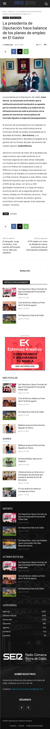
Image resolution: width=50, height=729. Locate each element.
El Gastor (13, 214)
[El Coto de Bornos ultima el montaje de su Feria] (9, 492)
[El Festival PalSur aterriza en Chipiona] (9, 462)
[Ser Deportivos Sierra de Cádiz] (9, 318)
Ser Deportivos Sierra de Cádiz (31, 315)
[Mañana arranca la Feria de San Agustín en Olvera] (9, 428)
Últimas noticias (15, 18)
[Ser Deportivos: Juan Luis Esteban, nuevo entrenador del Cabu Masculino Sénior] (9, 544)
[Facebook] (13, 51)
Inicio (5, 11)
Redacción (9, 45)
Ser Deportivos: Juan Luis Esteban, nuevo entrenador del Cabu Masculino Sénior (32, 543)
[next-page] (8, 328)
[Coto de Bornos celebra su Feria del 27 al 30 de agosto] (9, 306)
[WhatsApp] (26, 51)
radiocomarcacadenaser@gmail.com (27, 689)
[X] (20, 51)
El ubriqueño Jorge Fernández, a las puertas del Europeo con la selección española (11, 247)
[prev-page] (4, 328)
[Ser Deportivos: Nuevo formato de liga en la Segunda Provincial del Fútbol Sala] (9, 292)
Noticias (11, 11)
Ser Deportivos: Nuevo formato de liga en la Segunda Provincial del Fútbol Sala (32, 291)
